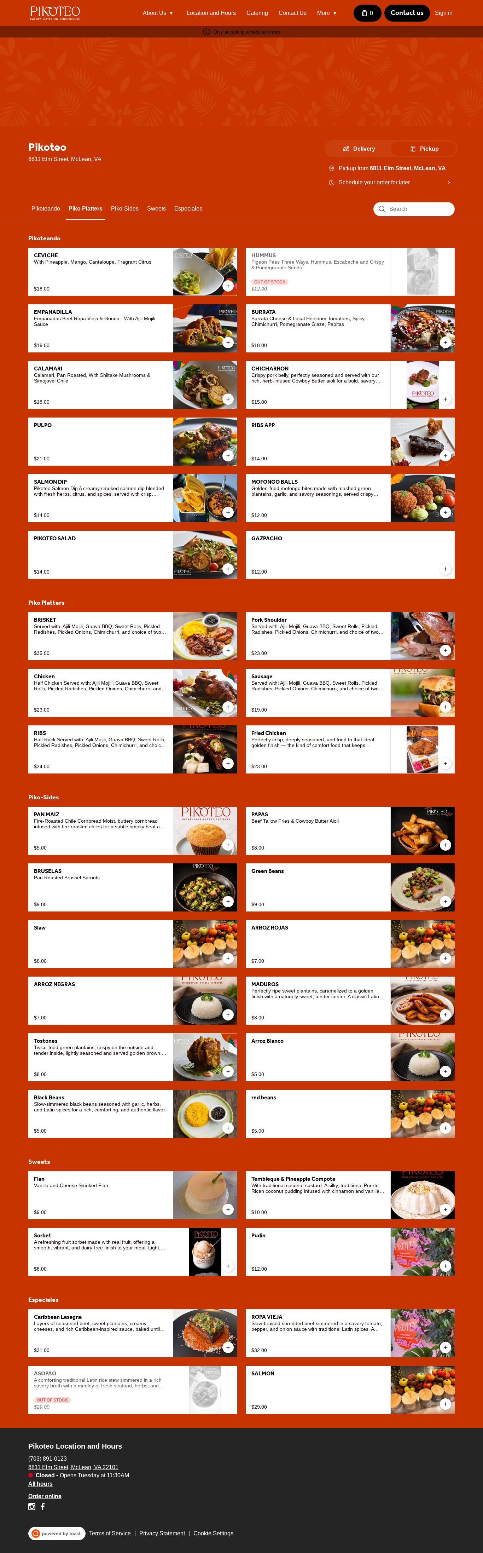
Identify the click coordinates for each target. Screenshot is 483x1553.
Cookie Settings (213, 1533)
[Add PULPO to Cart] (228, 455)
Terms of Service (110, 1533)
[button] (159, 13)
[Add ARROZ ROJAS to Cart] (445, 958)
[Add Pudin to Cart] (445, 1266)
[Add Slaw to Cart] (228, 958)
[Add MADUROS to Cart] (445, 1014)
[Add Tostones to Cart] (228, 1071)
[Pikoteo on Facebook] (41, 1508)
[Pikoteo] (55, 13)
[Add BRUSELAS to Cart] (228, 901)
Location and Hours (211, 13)
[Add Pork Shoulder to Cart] (445, 650)
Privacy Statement (162, 1533)
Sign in (444, 13)
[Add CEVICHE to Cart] (228, 286)
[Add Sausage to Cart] (445, 707)
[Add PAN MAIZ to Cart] (228, 845)
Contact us (407, 13)
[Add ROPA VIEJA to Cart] (445, 1347)
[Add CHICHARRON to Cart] (445, 399)
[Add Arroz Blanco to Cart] (445, 1071)
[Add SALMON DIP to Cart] (228, 512)
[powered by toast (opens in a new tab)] (56, 1533)
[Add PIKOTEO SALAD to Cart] (228, 569)
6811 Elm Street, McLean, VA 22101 (73, 1467)
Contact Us (293, 13)
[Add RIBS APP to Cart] (445, 455)
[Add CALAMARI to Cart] (228, 399)
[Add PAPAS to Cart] (445, 845)
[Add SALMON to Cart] (445, 1404)
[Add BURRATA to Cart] (445, 342)
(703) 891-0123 (47, 1458)
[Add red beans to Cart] (445, 1128)
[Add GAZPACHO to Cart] (445, 569)
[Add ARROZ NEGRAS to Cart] (228, 1014)
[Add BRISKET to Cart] (228, 650)
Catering (257, 13)
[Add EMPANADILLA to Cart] (228, 342)
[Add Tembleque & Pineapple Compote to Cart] (445, 1209)
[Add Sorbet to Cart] (228, 1266)
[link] (45, 208)
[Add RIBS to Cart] (228, 763)
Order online (45, 1496)
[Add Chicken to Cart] (228, 707)
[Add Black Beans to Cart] (228, 1128)
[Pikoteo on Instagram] (32, 1508)
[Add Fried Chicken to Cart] (445, 763)
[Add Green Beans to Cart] (445, 901)
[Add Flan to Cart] (228, 1209)
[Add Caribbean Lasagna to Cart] (228, 1347)
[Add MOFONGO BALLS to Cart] (445, 512)
